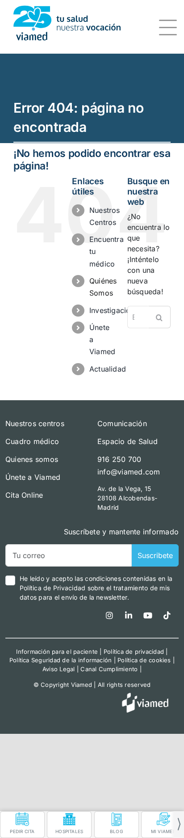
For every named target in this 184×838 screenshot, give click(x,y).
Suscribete (155, 555)
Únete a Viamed (32, 477)
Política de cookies (144, 660)
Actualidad (107, 368)
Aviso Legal (58, 669)
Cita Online (24, 495)
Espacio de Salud (127, 441)
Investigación (112, 310)
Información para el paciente (57, 651)
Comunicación (122, 423)
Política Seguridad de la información (60, 660)
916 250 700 (119, 459)
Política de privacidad (134, 651)
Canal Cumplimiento (109, 669)
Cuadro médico (32, 441)
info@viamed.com (128, 471)
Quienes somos (31, 459)
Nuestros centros (34, 423)
